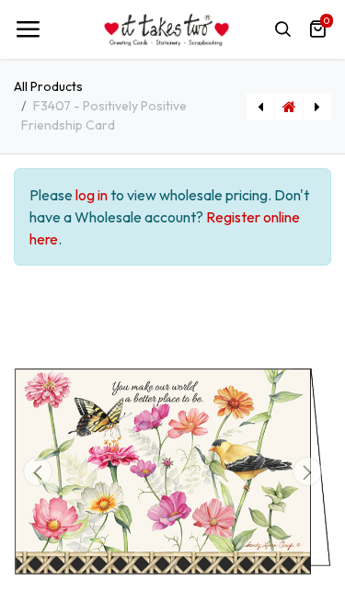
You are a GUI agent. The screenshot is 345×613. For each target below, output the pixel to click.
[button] (38, 471)
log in (91, 195)
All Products (48, 86)
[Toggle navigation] (27, 29)
